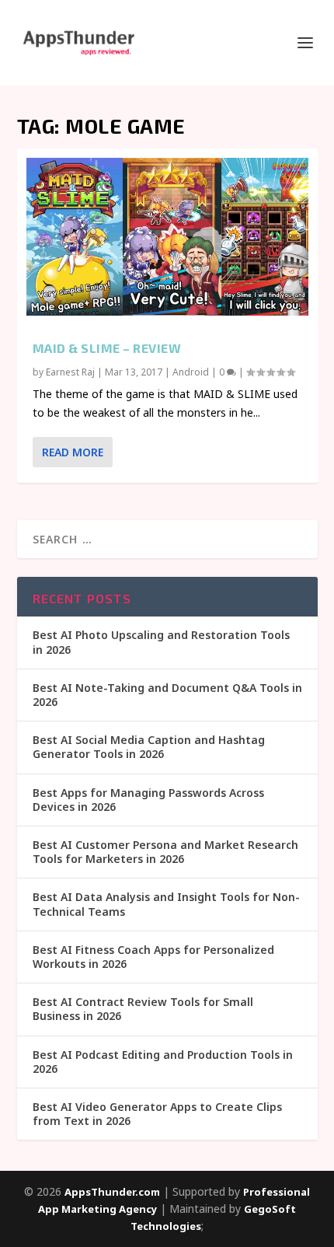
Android (190, 372)
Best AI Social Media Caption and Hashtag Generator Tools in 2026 (149, 746)
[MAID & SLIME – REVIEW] (167, 236)
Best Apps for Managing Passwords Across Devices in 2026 (148, 799)
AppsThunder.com (112, 1192)
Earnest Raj (70, 372)
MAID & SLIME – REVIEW (107, 348)
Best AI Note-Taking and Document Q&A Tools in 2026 (167, 694)
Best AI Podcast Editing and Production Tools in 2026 (163, 1061)
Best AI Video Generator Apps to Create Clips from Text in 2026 (157, 1113)
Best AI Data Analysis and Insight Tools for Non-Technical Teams (166, 903)
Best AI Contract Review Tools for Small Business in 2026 (143, 1008)
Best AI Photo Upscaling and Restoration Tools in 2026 (161, 641)
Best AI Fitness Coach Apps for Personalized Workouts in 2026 (153, 956)
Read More (72, 452)
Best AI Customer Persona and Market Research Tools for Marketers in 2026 (165, 851)
